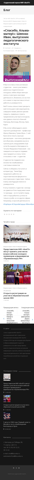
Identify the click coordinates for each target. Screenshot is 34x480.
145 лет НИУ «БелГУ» (9, 18)
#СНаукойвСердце (18, 204)
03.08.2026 (8, 429)
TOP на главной (20, 18)
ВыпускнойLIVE (7, 21)
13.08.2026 (6, 261)
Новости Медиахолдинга (20, 246)
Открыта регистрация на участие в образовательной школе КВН (16, 295)
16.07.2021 (8, 48)
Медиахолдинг (17, 21)
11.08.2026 (6, 300)
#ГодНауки (7, 204)
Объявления (7, 290)
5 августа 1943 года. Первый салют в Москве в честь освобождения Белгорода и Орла (16, 424)
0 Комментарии (9, 51)
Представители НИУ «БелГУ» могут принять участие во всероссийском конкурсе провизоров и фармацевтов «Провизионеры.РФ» (16, 254)
